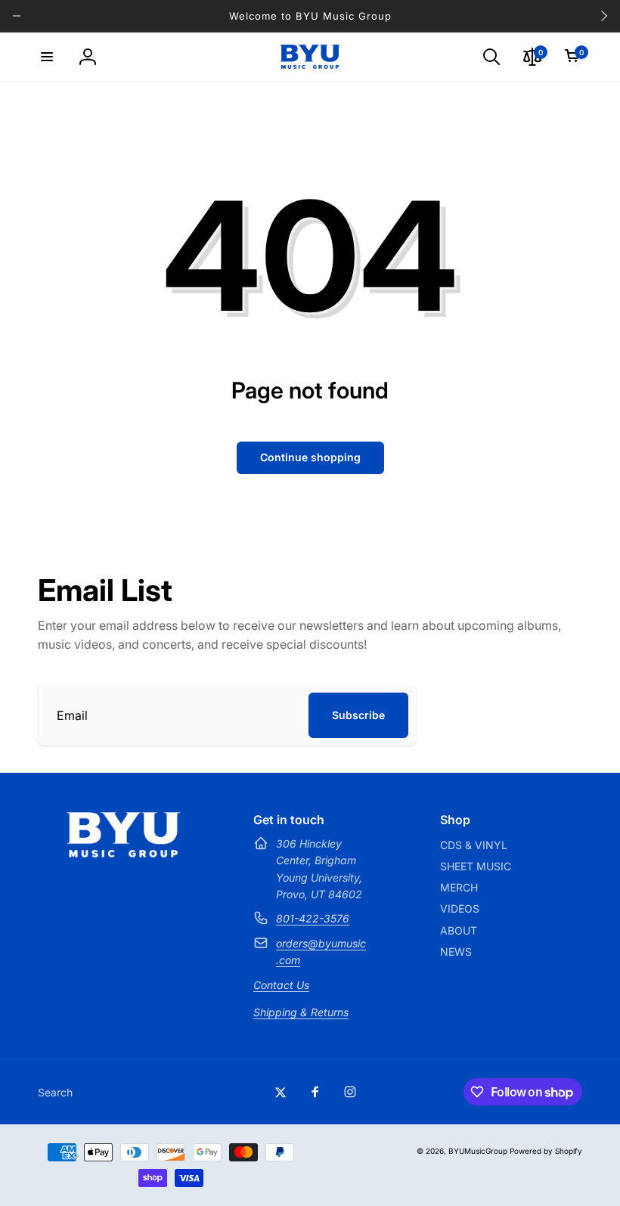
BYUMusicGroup (477, 1150)
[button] (47, 56)
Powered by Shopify (546, 1150)
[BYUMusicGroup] (123, 852)
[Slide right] (603, 16)
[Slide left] (16, 16)
